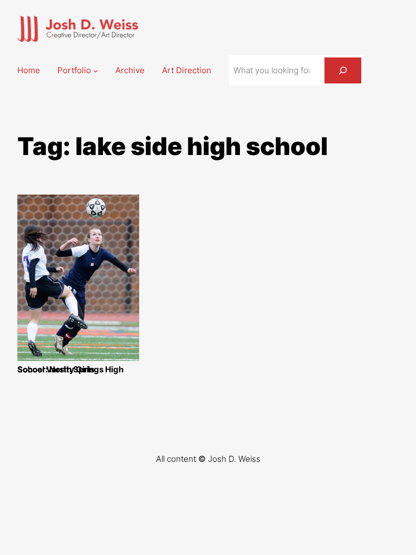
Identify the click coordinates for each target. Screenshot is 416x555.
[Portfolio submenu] (95, 70)
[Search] (342, 70)
